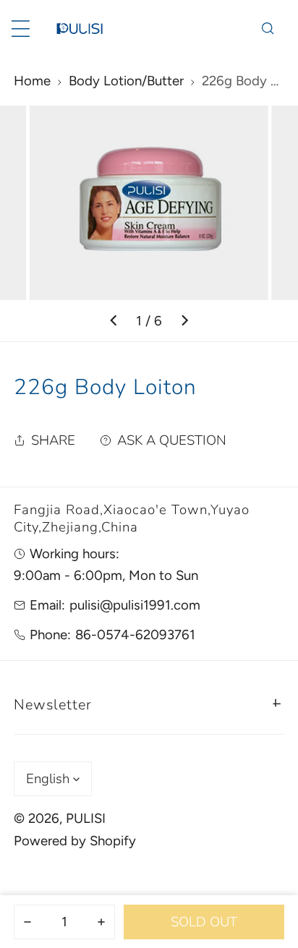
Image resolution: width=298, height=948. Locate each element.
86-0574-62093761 (135, 634)
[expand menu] (21, 28)
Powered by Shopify (75, 840)
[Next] (184, 321)
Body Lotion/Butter (126, 80)
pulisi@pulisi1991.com (134, 605)
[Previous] (114, 321)
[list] (149, 223)
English (47, 778)
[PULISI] (79, 28)
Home (32, 80)
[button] (149, 703)
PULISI (86, 818)
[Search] (267, 28)
